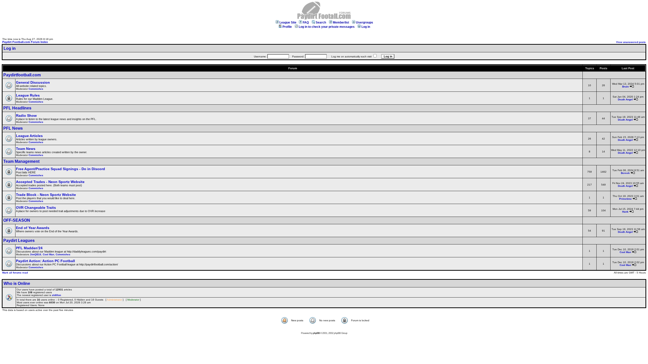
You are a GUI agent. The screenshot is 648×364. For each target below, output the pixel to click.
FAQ (306, 22)
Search (321, 22)
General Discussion (33, 82)
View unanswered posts (631, 42)
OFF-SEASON (16, 220)
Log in (365, 27)
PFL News (13, 128)
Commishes (36, 88)
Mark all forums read (15, 272)
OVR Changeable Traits (36, 208)
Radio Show (26, 115)
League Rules (28, 95)
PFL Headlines (17, 108)
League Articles (29, 136)
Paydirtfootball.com (22, 75)
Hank (625, 211)
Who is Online (17, 283)
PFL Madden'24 (29, 248)
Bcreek (625, 173)
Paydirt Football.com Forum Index (25, 41)
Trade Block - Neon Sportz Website (46, 195)
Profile (287, 27)
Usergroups (364, 22)
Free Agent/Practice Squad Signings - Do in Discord (60, 169)
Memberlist (341, 22)
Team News (25, 149)
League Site (287, 22)
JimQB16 (35, 254)
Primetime (625, 198)
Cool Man (48, 254)
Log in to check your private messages (327, 27)
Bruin (625, 86)
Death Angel (625, 99)
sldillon (56, 295)
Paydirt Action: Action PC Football (45, 261)
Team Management (21, 161)
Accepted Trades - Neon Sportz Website (50, 182)
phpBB (316, 333)
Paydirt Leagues (19, 240)
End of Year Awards (32, 228)
